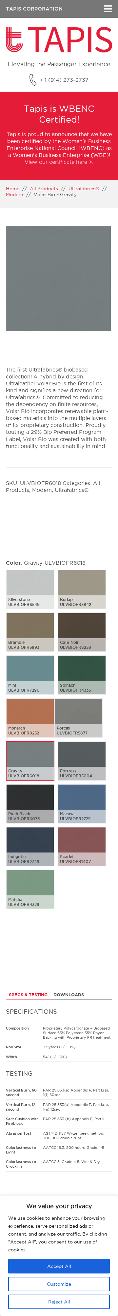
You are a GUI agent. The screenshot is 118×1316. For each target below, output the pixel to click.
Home (12, 188)
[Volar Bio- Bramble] (30, 637)
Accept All (59, 1266)
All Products (44, 188)
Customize (59, 1284)
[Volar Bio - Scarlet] (82, 852)
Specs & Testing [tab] (28, 994)
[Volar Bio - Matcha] (30, 894)
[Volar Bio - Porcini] (78, 723)
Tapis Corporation (34, 9)
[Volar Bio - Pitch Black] (30, 809)
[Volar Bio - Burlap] (82, 594)
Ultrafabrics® (84, 188)
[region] (59, 1255)
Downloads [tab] (68, 994)
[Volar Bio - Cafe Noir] (82, 637)
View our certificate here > (58, 162)
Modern (14, 194)
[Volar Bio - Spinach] (82, 680)
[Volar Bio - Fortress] (82, 766)
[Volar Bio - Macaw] (82, 809)
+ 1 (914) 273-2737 (64, 80)
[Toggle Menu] (108, 9)
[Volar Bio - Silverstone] (30, 594)
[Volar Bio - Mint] (30, 680)
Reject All (59, 1301)
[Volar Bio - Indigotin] (30, 852)
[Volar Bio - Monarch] (30, 723)
